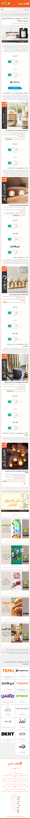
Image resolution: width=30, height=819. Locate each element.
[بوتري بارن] (15, 69)
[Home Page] (15, 763)
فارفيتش (22, 675)
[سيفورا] (7, 708)
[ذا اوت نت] (22, 708)
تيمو (8, 675)
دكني (8, 738)
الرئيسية (26, 14)
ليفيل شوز (22, 725)
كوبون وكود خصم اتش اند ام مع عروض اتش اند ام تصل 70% (15, 781)
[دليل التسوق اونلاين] (15, 502)
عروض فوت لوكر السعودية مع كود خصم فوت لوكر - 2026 (15, 791)
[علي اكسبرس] (22, 683)
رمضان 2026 (17, 14)
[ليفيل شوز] (22, 721)
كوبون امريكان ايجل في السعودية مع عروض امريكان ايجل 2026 (15, 787)
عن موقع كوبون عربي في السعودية (15, 773)
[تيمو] (7, 670)
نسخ (10, 61)
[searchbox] (13, 10)
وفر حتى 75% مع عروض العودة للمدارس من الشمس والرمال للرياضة (15, 567)
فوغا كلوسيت (22, 738)
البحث (27, 9)
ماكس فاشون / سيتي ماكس (8, 700)
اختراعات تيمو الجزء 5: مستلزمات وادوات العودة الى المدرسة (15, 619)
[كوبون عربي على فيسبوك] (12, 768)
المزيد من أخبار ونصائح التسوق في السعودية (15, 491)
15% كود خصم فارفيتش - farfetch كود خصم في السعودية (15, 779)
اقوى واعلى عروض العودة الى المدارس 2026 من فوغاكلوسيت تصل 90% (15, 645)
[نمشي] (15, 246)
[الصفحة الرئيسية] (23, 3)
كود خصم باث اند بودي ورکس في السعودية (15, 784)
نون (8, 725)
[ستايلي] (22, 746)
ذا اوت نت (22, 713)
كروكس (22, 700)
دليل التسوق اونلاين (15, 515)
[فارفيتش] (15, 82)
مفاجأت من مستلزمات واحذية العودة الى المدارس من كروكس (15, 541)
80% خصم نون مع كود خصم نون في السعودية (15, 789)
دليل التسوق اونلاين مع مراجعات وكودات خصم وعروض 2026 (15, 776)
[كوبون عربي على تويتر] (15, 768)
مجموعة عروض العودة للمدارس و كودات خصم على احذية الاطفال (15, 593)
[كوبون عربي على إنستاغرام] (18, 768)
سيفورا (8, 713)
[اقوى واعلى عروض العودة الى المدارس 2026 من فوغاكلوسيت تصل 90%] (15, 633)
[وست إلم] (15, 144)
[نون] (15, 233)
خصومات (22, 14)
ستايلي (22, 751)
